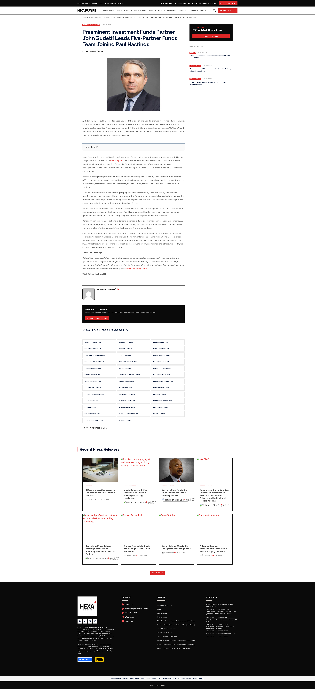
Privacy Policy (198, 678)
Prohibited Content (164, 633)
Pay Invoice (134, 678)
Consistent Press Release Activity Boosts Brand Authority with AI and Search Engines (100, 550)
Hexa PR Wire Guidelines (166, 629)
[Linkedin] (90, 621)
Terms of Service (184, 678)
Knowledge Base (170, 10)
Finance (89, 486)
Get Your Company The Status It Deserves (173, 648)
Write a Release (140, 10)
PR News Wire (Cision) (110, 17)
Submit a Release (123, 10)
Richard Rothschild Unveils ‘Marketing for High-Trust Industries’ (137, 549)
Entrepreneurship (170, 542)
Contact (182, 10)
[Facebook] (80, 621)
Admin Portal (193, 10)
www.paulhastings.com (136, 268)
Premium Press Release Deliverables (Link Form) (176, 625)
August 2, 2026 (112, 558)
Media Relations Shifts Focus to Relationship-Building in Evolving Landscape (135, 494)
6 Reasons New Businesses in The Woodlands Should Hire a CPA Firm (100, 493)
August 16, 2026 (105, 499)
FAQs (160, 10)
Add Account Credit (148, 678)
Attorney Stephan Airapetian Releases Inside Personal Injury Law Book (213, 549)
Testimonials (162, 613)
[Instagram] (95, 621)
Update (203, 10)
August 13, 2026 (188, 500)
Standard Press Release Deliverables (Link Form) (176, 621)
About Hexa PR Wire (164, 605)
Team (159, 609)
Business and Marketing (96, 542)
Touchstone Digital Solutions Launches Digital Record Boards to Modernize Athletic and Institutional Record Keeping (214, 495)
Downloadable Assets (119, 678)
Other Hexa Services (166, 678)
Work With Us (162, 617)
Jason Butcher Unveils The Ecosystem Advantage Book (176, 547)
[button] (133, 428)
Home (84, 17)
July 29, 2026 (143, 555)
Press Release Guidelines (167, 637)
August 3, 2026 (226, 505)
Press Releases (108, 10)
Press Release (130, 486)
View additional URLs (97, 427)
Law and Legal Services (210, 542)
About (151, 10)
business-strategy (132, 542)
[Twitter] (85, 621)
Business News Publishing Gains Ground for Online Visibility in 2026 (174, 493)
